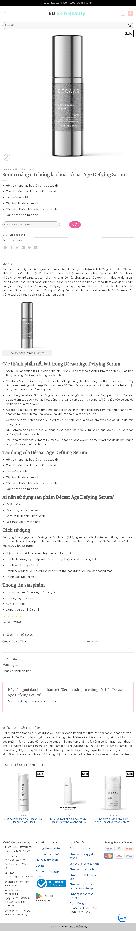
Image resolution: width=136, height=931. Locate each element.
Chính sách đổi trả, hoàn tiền (83, 877)
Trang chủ (9, 169)
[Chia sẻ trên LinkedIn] (35, 247)
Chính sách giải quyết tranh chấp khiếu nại (82, 886)
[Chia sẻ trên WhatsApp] (5, 247)
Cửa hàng (27, 169)
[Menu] (5, 13)
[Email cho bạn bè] (23, 247)
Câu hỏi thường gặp (47, 871)
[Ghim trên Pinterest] (29, 247)
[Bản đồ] (130, 13)
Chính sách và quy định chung (83, 856)
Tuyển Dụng (77, 903)
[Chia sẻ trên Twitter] (17, 247)
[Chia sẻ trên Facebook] (11, 247)
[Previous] (2, 800)
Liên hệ (40, 865)
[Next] (133, 800)
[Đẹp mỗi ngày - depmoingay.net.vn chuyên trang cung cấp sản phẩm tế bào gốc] (68, 13)
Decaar (19, 240)
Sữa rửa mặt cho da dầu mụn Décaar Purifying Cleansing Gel (67, 820)
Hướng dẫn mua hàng (48, 848)
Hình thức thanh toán (48, 854)
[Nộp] (129, 25)
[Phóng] (7, 157)
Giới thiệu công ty (80, 848)
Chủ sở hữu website (47, 859)
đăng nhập (27, 701)
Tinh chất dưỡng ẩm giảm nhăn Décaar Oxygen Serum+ (113, 820)
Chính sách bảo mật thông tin (81, 895)
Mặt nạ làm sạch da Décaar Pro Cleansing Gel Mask (23, 820)
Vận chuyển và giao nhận (84, 863)
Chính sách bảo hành (82, 869)
